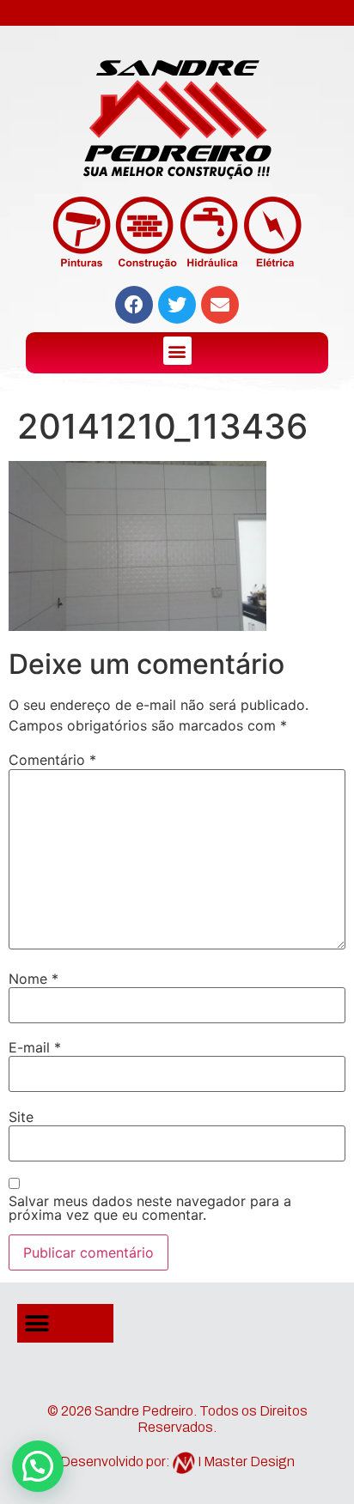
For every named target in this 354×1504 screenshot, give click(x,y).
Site (21, 1117)
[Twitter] (177, 305)
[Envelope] (220, 305)
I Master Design (246, 1461)
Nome (33, 978)
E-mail (35, 1047)
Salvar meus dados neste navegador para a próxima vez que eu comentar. (150, 1208)
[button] (177, 351)
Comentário (52, 760)
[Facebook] (134, 305)
